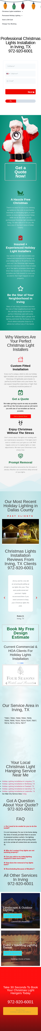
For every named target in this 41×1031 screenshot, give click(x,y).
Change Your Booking (9, 24)
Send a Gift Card (7, 19)
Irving (24, 794)
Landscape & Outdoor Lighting (17, 909)
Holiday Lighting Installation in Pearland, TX (18, 786)
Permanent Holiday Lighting (11, 15)
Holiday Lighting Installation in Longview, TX (18, 781)
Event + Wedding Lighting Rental (20, 946)
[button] (6, 533)
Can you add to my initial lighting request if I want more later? (18, 857)
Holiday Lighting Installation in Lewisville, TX (18, 791)
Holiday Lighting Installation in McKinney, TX (18, 784)
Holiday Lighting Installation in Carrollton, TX (18, 789)
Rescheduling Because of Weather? (20, 869)
